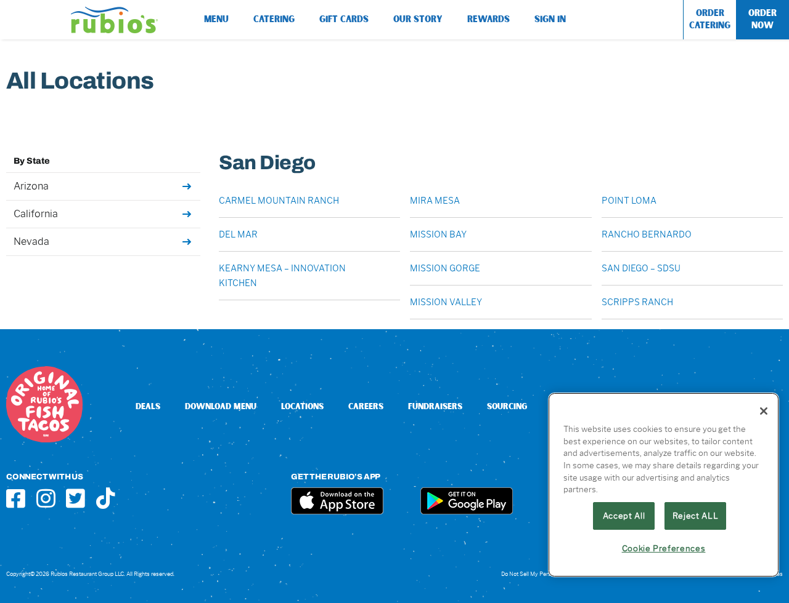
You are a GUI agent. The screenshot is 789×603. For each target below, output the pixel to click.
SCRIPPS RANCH (637, 302)
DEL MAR (238, 234)
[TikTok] (105, 498)
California (36, 214)
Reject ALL (695, 516)
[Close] (763, 411)
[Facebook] (15, 498)
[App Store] (337, 492)
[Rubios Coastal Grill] (114, 11)
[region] (663, 485)
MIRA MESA (435, 200)
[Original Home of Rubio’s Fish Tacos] (44, 371)
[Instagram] (45, 498)
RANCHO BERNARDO (647, 234)
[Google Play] (466, 492)
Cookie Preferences (664, 548)
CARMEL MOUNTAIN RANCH (279, 200)
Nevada (31, 241)
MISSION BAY (438, 234)
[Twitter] (75, 498)
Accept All (624, 516)
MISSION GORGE (445, 268)
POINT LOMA (629, 200)
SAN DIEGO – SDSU (641, 268)
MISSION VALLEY (446, 302)
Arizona (31, 186)
